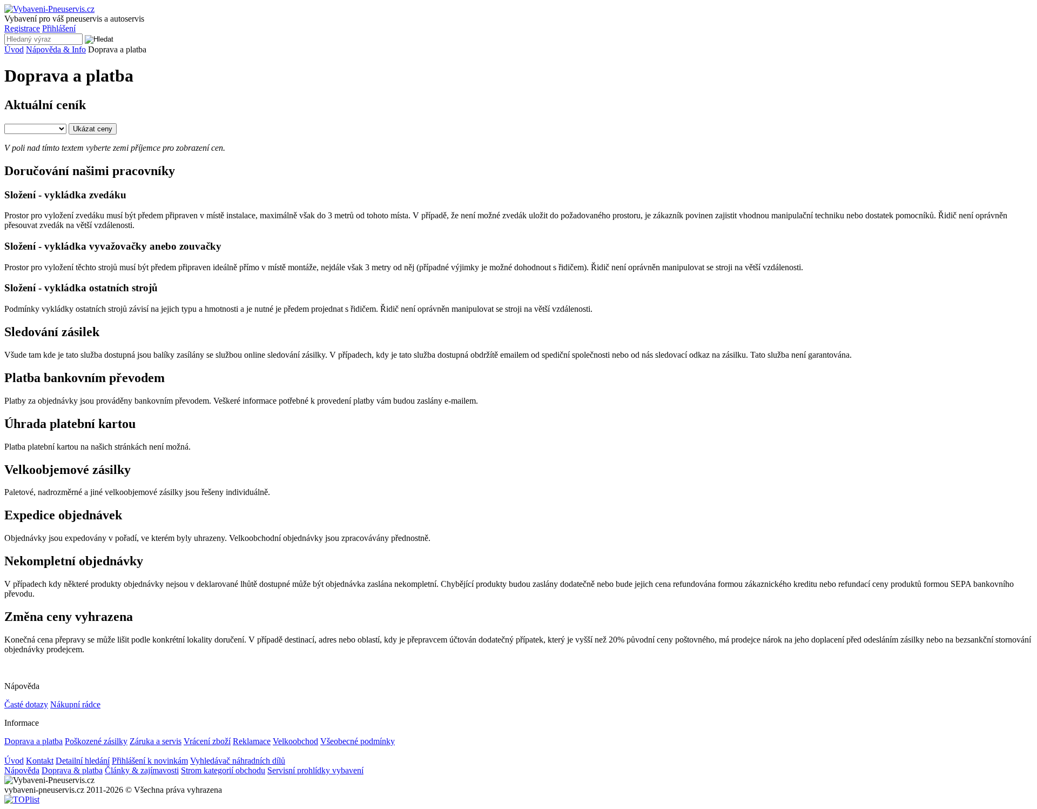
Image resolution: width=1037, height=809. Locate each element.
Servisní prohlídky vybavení (315, 770)
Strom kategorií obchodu (223, 770)
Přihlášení (59, 28)
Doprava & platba (72, 770)
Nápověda (21, 770)
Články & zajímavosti (142, 770)
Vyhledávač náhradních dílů (237, 760)
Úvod (14, 49)
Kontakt (39, 760)
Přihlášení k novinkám (150, 760)
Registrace (22, 28)
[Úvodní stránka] (49, 9)
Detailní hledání (83, 760)
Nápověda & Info (56, 49)
